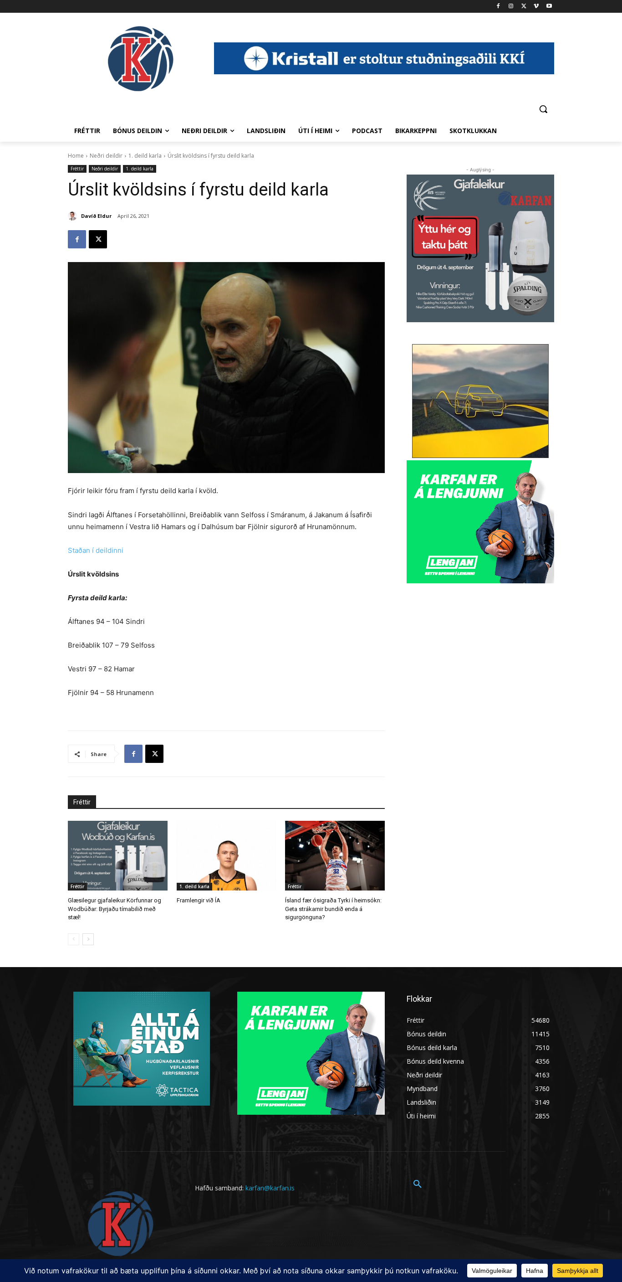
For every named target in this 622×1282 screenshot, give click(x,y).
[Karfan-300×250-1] (480, 521)
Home (76, 156)
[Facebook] (498, 6)
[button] (543, 109)
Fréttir (77, 168)
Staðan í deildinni (95, 550)
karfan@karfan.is (270, 1188)
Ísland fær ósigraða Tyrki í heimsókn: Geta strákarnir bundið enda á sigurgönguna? (333, 908)
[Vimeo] (536, 6)
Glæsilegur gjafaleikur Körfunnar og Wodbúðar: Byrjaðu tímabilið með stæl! (114, 908)
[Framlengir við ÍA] (226, 856)
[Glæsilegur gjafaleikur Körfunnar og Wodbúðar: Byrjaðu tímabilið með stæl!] (118, 856)
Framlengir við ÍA (198, 900)
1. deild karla (145, 156)
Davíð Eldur (96, 215)
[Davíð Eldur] (74, 216)
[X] (524, 6)
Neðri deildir (106, 156)
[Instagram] (511, 6)
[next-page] (88, 939)
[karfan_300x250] (141, 1049)
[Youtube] (549, 6)
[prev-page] (73, 939)
